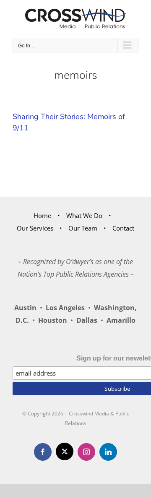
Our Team (82, 228)
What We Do (84, 215)
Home (42, 215)
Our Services (35, 228)
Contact (123, 228)
